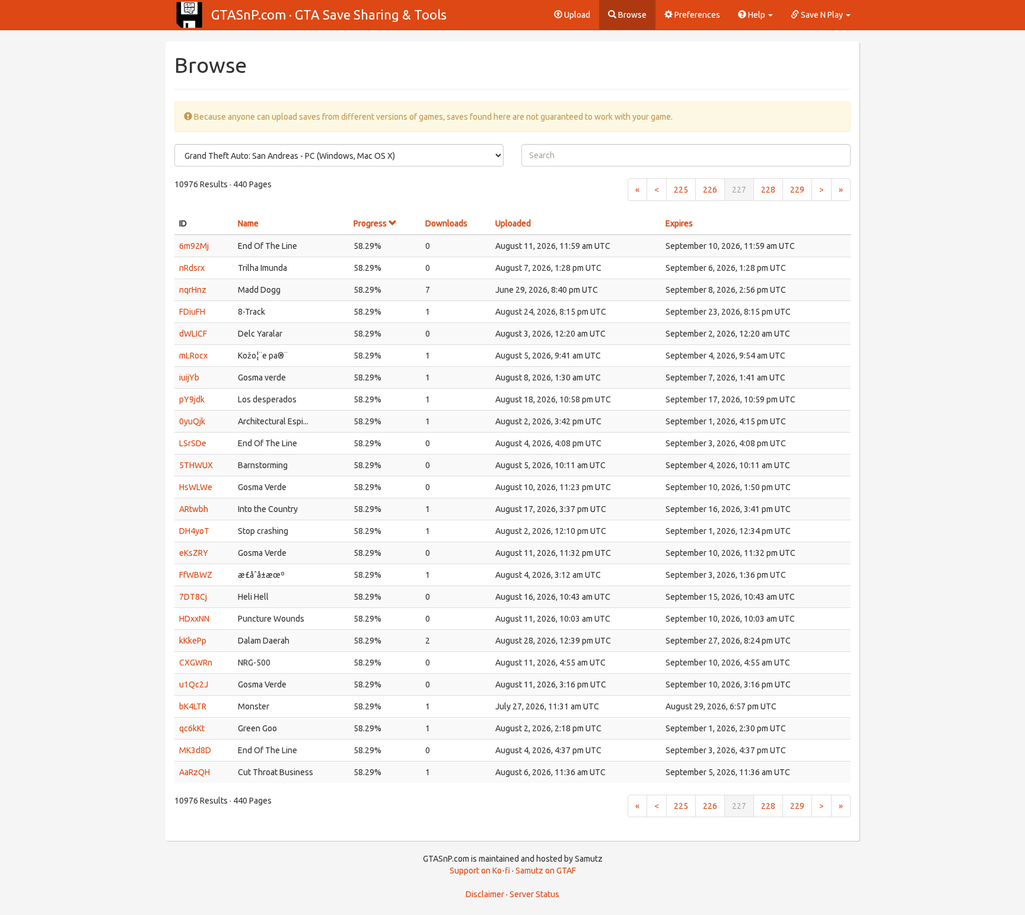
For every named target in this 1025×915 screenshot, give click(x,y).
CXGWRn (195, 662)
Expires (679, 223)
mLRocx (193, 355)
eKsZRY (193, 553)
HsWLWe (195, 487)
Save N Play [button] (822, 15)
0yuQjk (192, 421)
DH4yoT (194, 531)
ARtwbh (193, 509)
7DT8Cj (193, 597)
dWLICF (193, 333)
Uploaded (513, 223)
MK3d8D (195, 750)
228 (768, 189)
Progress (371, 223)
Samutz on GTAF (545, 870)
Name (248, 223)
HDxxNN (194, 618)
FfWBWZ (195, 575)
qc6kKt (192, 728)
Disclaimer (485, 894)
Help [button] (756, 15)
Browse (631, 15)
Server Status (534, 894)
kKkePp (192, 640)
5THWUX (196, 465)
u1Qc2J (193, 684)
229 (797, 189)
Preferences (696, 15)
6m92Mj (194, 246)
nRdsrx (192, 268)
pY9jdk (192, 399)
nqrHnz (192, 290)
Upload (576, 15)
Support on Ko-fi (480, 870)
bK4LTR (192, 706)
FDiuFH (192, 311)
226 (710, 189)
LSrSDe (192, 443)
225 (681, 189)
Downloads (446, 223)
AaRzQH (194, 772)
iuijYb (189, 377)
